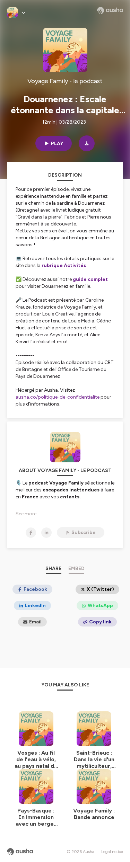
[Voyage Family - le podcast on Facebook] (31, 532)
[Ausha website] (110, 10)
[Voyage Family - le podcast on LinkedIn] (46, 532)
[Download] (87, 143)
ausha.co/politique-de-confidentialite (57, 397)
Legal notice (112, 851)
